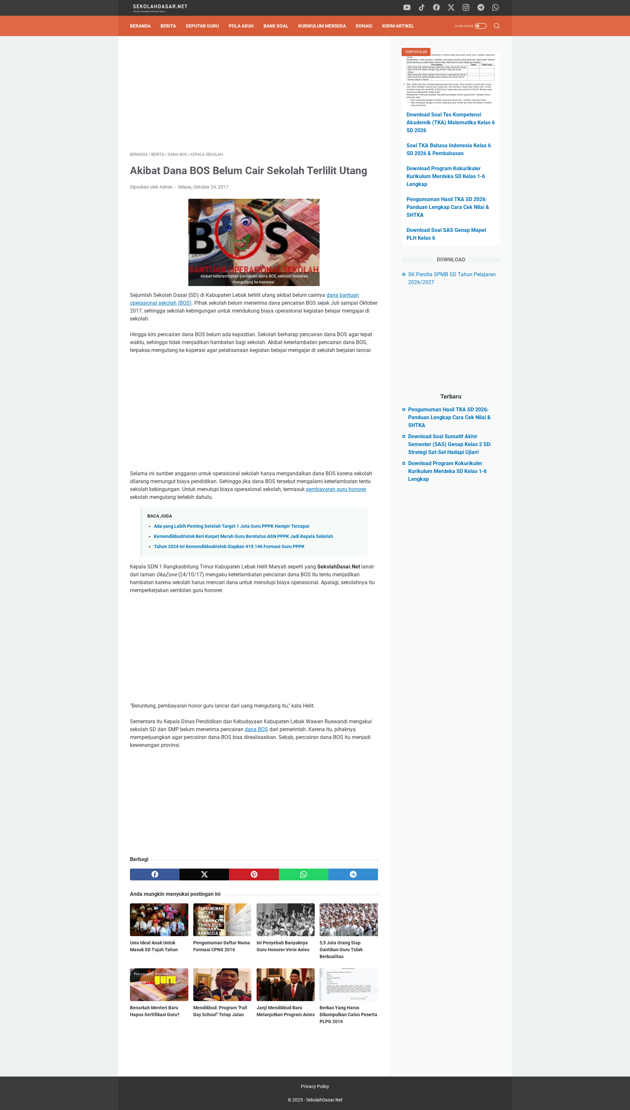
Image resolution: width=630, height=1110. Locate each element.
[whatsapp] (495, 8)
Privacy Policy (315, 1086)
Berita (168, 26)
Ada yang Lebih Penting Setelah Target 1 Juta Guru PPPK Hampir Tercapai (231, 526)
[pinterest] (254, 874)
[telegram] (480, 8)
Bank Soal (275, 26)
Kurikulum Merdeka (322, 26)
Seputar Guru (202, 26)
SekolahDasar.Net (324, 1099)
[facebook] (436, 8)
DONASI (364, 26)
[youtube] (406, 8)
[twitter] (451, 8)
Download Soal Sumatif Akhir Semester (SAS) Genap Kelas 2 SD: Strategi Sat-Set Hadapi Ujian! (450, 444)
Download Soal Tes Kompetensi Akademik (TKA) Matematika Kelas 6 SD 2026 (451, 123)
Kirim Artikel (398, 26)
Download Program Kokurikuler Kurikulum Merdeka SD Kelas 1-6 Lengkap (446, 176)
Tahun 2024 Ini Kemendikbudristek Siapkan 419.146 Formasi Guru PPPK (229, 546)
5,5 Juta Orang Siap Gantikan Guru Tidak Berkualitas (341, 949)
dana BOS (256, 729)
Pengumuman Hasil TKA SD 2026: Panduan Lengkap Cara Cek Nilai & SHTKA (448, 207)
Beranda (140, 26)
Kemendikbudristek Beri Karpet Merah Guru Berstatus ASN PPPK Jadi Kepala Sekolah (243, 536)
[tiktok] (421, 8)
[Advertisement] (254, 94)
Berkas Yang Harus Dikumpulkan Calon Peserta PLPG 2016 (348, 1014)
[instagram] (466, 8)
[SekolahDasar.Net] (166, 8)
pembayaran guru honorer (336, 489)
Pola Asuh (241, 26)
